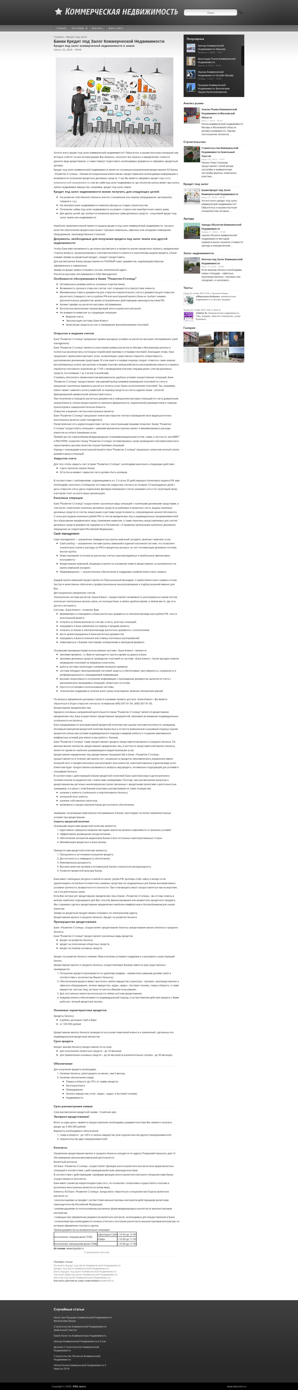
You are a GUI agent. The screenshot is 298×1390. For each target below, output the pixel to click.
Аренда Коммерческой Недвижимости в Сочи (80, 1341)
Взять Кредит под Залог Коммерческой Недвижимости (85, 1271)
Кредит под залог (76, 37)
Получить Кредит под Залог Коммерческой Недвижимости (87, 1265)
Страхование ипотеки (96, 1252)
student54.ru (107, 1280)
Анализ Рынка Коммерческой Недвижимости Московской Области (219, 113)
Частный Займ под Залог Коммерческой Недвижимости (85, 1274)
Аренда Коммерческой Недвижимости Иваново (212, 47)
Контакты (97, 28)
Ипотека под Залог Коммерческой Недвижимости (82, 1277)
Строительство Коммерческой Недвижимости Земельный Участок (220, 152)
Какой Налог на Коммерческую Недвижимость (80, 1335)
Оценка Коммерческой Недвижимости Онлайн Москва (216, 73)
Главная (61, 28)
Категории (78, 28)
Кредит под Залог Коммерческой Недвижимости (81, 1268)
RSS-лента (79, 1386)
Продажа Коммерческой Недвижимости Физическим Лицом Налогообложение (213, 88)
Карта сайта (116, 28)
